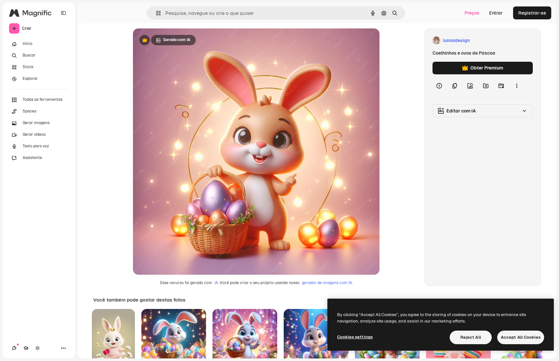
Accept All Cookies (521, 337)
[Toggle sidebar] (63, 13)
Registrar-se (532, 13)
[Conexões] (14, 348)
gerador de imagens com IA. (327, 282)
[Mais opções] (516, 86)
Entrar (496, 13)
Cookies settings (355, 337)
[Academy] (26, 348)
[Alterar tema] (37, 348)
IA (216, 282)
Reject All (470, 337)
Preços (472, 13)
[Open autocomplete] (156, 13)
